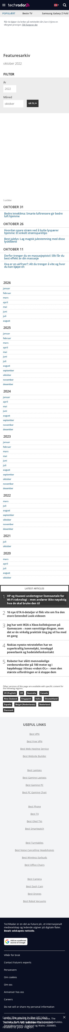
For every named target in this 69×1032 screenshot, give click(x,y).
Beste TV (27, 13)
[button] (3, 5)
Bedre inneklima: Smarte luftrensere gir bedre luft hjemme (33, 215)
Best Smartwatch (34, 828)
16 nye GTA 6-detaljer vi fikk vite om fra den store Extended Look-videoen (36, 614)
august (6, 320)
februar (7, 293)
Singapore (26, 698)
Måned (7, 97)
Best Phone (34, 806)
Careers (8, 999)
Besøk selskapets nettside (19, 930)
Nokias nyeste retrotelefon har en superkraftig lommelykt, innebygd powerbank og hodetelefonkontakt (30, 648)
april (5, 302)
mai (5, 306)
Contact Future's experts (17, 962)
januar (6, 288)
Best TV (34, 813)
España (7, 704)
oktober (7, 375)
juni (5, 311)
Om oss (8, 984)
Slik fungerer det (30, 24)
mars (5, 297)
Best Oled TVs (34, 821)
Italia (38, 698)
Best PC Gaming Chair (34, 792)
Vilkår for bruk (12, 955)
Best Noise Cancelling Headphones (34, 850)
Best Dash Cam (34, 886)
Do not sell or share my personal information (29, 1006)
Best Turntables (34, 842)
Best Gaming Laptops (34, 777)
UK (21, 693)
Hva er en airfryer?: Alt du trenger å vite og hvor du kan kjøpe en (34, 265)
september (8, 370)
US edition (28, 1022)
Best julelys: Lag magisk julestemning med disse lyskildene (34, 240)
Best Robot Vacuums (34, 901)
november (8, 379)
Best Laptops (34, 770)
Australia (31, 693)
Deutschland (51, 698)
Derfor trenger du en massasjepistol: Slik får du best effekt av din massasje (34, 257)
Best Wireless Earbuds (34, 857)
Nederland (44, 704)
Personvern (10, 969)
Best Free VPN (34, 741)
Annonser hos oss (14, 992)
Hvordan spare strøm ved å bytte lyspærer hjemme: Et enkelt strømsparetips (31, 231)
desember (8, 384)
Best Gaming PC (34, 785)
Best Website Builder (34, 756)
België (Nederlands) (25, 704)
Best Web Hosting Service (34, 748)
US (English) (10, 693)
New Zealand (10, 698)
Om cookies (10, 977)
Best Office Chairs (35, 864)
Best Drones (34, 893)
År (4, 82)
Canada (44, 693)
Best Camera (34, 879)
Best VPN (34, 734)
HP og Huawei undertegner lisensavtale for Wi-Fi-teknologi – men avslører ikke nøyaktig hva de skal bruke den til (36, 599)
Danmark (8, 710)
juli (4, 316)
